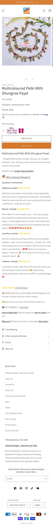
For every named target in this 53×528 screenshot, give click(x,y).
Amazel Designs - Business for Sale (19, 373)
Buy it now (26, 145)
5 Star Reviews (21, 287)
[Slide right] (32, 79)
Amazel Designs (28, 523)
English (37, 505)
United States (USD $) (17, 505)
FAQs (7, 402)
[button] (3, 11)
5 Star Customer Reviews (15, 396)
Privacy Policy (10, 425)
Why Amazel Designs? (18, 177)
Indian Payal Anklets (24, 171)
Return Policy (10, 419)
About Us (9, 379)
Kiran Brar (23, 307)
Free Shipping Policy (13, 413)
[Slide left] (21, 79)
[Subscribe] (45, 479)
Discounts (9, 390)
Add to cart (26, 138)
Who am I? (6, 321)
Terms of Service (12, 430)
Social (7, 407)
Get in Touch (40, 312)
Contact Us (9, 384)
